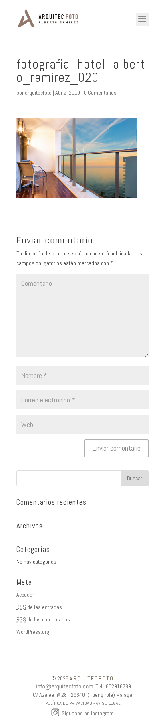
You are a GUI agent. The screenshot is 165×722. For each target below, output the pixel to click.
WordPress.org (32, 631)
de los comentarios (43, 619)
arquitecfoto (38, 92)
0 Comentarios (100, 92)
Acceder (25, 594)
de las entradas (39, 607)
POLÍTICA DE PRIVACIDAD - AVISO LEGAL (82, 703)
